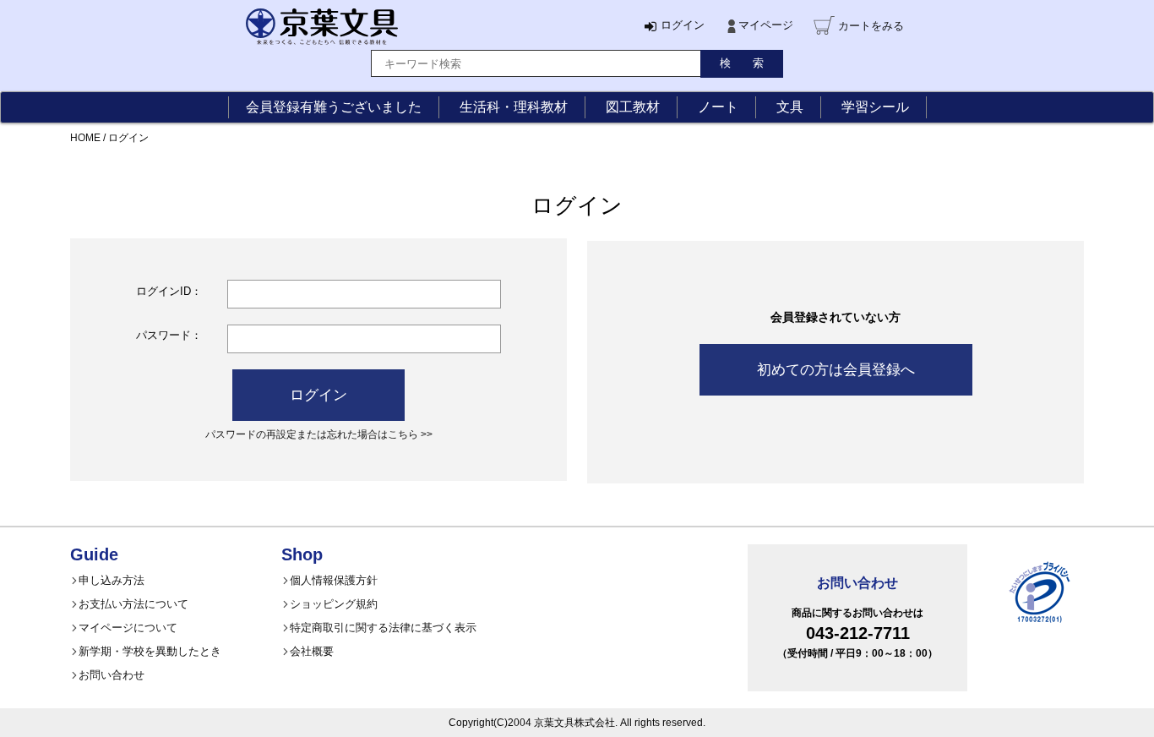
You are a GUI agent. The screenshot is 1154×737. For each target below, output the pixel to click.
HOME (85, 138)
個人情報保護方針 (334, 580)
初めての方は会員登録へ (836, 370)
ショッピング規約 (334, 604)
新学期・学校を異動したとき (150, 651)
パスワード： (169, 335)
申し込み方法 (111, 580)
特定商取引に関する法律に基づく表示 (383, 627)
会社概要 (312, 651)
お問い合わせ (111, 675)
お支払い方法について (133, 604)
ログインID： (169, 291)
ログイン (318, 395)
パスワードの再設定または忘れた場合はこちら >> (319, 434)
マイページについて (128, 627)
